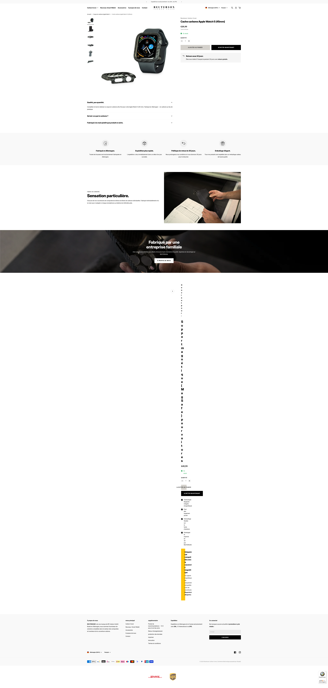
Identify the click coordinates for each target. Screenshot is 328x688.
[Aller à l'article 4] (90, 45)
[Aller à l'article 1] (90, 20)
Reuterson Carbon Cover (189, 18)
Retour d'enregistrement (155, 631)
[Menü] (325, 672)
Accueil (89, 14)
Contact (128, 636)
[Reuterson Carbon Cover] (164, 7)
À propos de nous (164, 260)
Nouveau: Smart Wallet (132, 627)
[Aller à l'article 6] (90, 61)
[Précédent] (146, 2)
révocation (151, 640)
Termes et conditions (154, 643)
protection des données (155, 634)
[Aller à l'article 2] (90, 28)
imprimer (151, 637)
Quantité (184, 38)
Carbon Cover (130, 624)
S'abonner (225, 637)
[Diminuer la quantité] (182, 41)
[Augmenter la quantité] (189, 41)
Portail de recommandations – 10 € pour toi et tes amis (155, 626)
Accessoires (129, 630)
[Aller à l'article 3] (90, 37)
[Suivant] (181, 2)
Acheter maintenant (226, 47)
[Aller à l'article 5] (90, 53)
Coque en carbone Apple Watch (101, 14)
